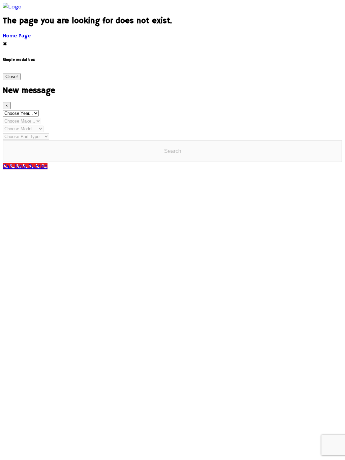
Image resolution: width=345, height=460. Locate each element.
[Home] (12, 6)
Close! (11, 76)
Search (172, 151)
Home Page (17, 36)
